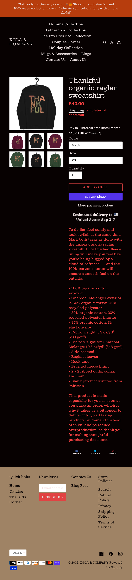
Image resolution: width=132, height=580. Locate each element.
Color (74, 138)
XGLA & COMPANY (21, 42)
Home (14, 486)
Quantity (76, 168)
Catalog (16, 491)
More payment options (95, 205)
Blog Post (79, 486)
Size (72, 153)
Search (104, 489)
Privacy (104, 506)
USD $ (17, 552)
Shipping (76, 110)
